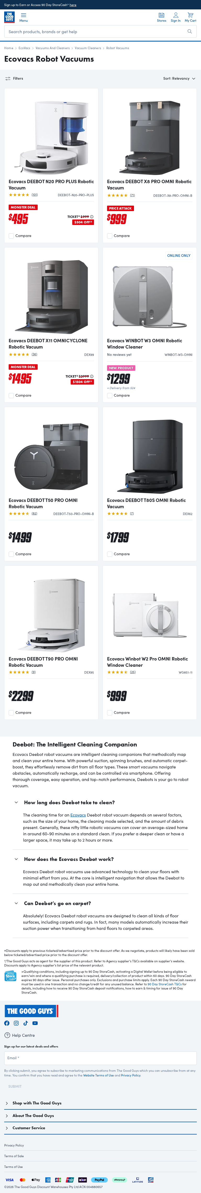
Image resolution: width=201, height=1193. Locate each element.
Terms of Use (13, 1167)
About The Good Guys (33, 1115)
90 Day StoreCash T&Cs (165, 984)
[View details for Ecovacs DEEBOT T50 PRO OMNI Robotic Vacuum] (51, 452)
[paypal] (99, 1179)
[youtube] (35, 1022)
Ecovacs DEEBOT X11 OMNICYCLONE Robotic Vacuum (48, 343)
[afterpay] (119, 1179)
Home (8, 48)
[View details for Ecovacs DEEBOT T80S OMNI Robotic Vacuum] (149, 452)
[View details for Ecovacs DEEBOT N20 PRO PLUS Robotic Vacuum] (51, 133)
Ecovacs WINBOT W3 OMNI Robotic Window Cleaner (144, 343)
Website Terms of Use (98, 1075)
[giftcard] (150, 1179)
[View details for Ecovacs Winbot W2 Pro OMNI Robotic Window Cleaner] (149, 611)
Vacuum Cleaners (88, 48)
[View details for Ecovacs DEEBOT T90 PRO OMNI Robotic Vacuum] (51, 611)
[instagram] (16, 1022)
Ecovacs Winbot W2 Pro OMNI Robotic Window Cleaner (147, 662)
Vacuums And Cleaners (53, 48)
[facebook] (6, 1022)
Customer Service (29, 1127)
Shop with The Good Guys (37, 1103)
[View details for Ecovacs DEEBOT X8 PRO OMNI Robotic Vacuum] (149, 133)
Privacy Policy (130, 1075)
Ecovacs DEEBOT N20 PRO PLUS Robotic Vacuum (51, 184)
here (73, 5)
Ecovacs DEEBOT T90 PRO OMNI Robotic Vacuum (43, 662)
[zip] (82, 1179)
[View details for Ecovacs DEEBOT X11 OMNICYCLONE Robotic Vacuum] (51, 293)
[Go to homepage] (9, 17)
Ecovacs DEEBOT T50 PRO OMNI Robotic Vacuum (43, 503)
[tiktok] (25, 1022)
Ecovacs (78, 815)
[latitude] (137, 1179)
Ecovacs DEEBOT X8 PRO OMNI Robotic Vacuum (149, 184)
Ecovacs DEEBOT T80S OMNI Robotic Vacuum (146, 503)
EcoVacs (24, 48)
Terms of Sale (14, 1156)
